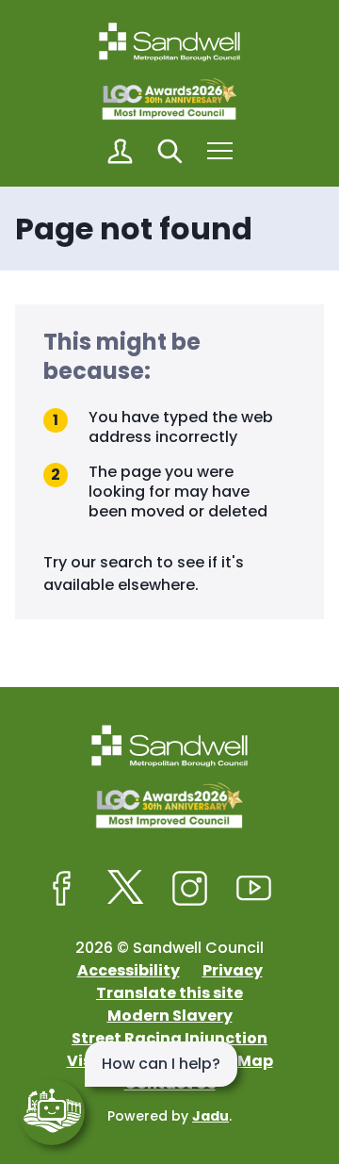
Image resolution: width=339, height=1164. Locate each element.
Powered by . (169, 1116)
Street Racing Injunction (169, 1038)
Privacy (232, 970)
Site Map (238, 1061)
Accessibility (128, 970)
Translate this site (169, 993)
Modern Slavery (170, 1015)
